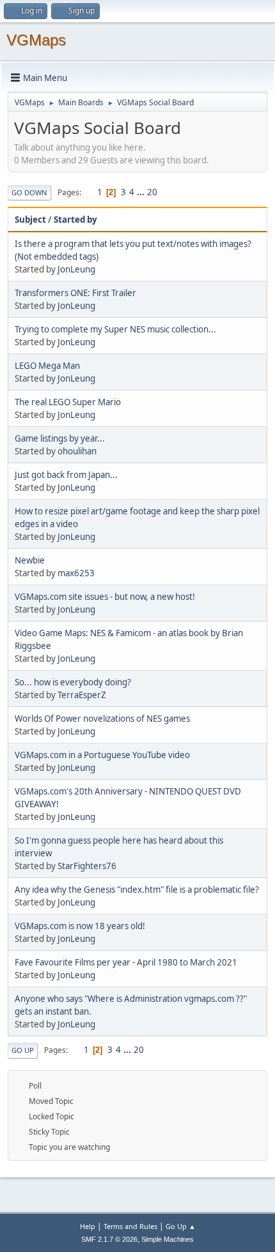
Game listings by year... (60, 438)
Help (87, 1226)
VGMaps (36, 39)
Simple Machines (167, 1239)
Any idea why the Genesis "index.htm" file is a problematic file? (137, 889)
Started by (75, 219)
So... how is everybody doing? (73, 682)
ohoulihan (77, 451)
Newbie (30, 560)
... (141, 192)
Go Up (23, 1050)
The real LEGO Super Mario (68, 402)
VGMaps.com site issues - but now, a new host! (105, 596)
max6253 (76, 573)
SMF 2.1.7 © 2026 (109, 1239)
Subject (30, 219)
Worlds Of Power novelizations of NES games (102, 718)
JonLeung (76, 269)
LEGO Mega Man (47, 365)
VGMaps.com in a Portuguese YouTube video (102, 755)
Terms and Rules (130, 1226)
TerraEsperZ (82, 695)
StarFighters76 (87, 866)
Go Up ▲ (181, 1226)
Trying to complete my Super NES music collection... (115, 329)
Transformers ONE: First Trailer (75, 293)
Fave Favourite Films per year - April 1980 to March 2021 (126, 962)
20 (152, 192)
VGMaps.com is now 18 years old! (80, 926)
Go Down (29, 192)
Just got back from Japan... (66, 475)
